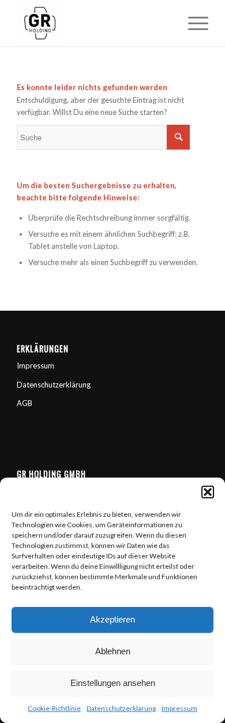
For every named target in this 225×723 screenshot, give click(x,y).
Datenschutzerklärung (121, 708)
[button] (207, 492)
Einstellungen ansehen (112, 683)
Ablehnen (112, 651)
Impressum (179, 708)
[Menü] (192, 23)
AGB (24, 403)
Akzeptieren (112, 619)
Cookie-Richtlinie (54, 708)
